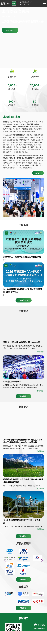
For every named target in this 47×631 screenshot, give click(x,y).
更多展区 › (23, 396)
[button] (41, 560)
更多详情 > (23, 300)
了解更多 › (23, 608)
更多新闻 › (23, 536)
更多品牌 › (23, 579)
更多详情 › (10, 30)
